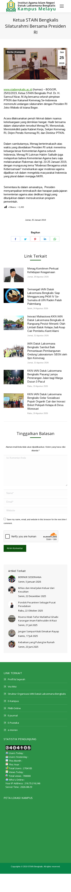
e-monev (13, 730)
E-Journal (13, 715)
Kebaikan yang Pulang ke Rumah (36, 642)
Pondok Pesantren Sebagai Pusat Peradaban (37, 604)
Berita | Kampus (15, 52)
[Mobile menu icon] (62, 6)
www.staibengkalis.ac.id (18, 89)
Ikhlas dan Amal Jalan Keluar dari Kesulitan (36, 589)
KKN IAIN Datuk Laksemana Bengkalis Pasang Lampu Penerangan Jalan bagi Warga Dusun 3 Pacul (45, 376)
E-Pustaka (13, 722)
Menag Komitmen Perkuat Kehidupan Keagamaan (42, 270)
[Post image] (14, 275)
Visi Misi (12, 686)
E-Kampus (13, 701)
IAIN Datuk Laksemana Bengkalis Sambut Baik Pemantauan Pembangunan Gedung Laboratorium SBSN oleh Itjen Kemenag (47, 351)
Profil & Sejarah (16, 679)
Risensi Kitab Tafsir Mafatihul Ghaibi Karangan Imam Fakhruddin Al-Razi (38, 618)
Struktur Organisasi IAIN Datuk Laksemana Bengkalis (37, 693)
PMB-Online (14, 708)
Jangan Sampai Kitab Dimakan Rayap (38, 631)
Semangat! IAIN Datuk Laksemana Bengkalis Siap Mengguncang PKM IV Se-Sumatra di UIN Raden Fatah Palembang (44, 296)
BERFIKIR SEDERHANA (29, 577)
